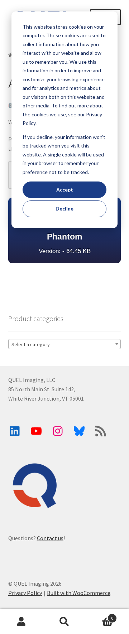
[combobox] (64, 344)
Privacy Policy (25, 592)
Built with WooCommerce (78, 592)
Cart (99, 615)
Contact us (50, 538)
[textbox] (65, 344)
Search (64, 622)
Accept (64, 190)
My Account (21, 622)
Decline (64, 208)
